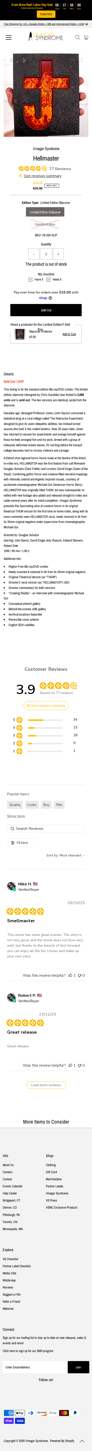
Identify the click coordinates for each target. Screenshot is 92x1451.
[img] (20, 167)
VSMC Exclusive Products (62, 1207)
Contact (7, 1179)
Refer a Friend (11, 1301)
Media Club (9, 1273)
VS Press (51, 1200)
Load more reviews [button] (46, 1085)
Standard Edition (45, 224)
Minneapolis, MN (13, 1229)
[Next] (23, 60)
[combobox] (65, 855)
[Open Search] (77, 37)
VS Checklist (10, 1259)
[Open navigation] (12, 37)
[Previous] (11, 60)
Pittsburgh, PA (11, 1215)
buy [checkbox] (46, 804)
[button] (70, 975)
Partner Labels (54, 1186)
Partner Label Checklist (17, 1266)
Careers (8, 1172)
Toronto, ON (10, 1222)
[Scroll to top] (82, 1441)
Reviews (8, 1287)
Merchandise (54, 1179)
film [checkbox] (59, 804)
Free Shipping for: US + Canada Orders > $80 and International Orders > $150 (44, 24)
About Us (8, 1165)
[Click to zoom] (80, 60)
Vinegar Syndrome (57, 1193)
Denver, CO (10, 1207)
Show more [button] (16, 816)
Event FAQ (46, 14)
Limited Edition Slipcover (45, 212)
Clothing (51, 1165)
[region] (45, 720)
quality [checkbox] (15, 804)
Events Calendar (13, 1186)
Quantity (46, 244)
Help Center (10, 1193)
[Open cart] (86, 37)
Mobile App (9, 1280)
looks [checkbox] (32, 804)
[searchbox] (46, 828)
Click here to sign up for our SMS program (28, 1351)
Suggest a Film (12, 1294)
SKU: (38, 235)
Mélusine (8, 1308)
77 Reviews (60, 169)
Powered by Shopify (62, 1441)
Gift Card (51, 1172)
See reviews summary (43, 176)
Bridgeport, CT (11, 1200)
